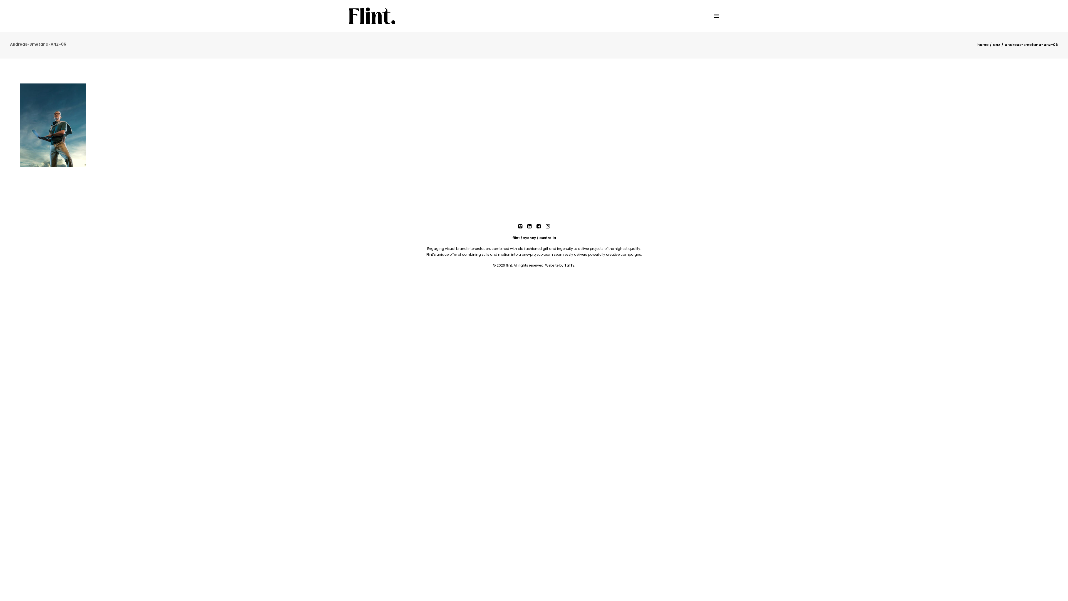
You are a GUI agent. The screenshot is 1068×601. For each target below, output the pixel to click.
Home (982, 44)
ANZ (996, 44)
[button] (716, 16)
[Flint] (372, 16)
